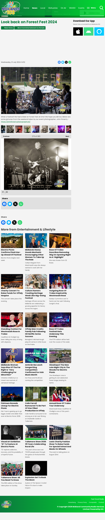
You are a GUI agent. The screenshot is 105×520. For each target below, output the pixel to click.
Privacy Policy (82, 502)
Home (26, 8)
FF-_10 (35, 129)
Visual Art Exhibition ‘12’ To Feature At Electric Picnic (10, 444)
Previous (5, 136)
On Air (63, 8)
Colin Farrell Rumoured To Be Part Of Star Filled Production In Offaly (35, 407)
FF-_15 (52, 129)
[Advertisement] (36, 45)
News (34, 8)
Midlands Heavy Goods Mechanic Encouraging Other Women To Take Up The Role (34, 254)
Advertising (72, 502)
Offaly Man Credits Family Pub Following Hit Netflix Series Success (35, 333)
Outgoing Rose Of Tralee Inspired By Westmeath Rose (58, 293)
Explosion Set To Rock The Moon (35, 478)
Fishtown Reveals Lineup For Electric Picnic (10, 405)
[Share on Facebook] (59, 62)
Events (81, 8)
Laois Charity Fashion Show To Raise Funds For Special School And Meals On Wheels (60, 445)
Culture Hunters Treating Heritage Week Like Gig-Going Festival (35, 294)
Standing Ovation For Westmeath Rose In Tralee (11, 331)
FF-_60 (18, 129)
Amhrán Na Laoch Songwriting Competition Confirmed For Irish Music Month (34, 370)
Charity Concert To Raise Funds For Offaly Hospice (12, 293)
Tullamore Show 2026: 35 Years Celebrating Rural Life (35, 444)
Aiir (102, 509)
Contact (101, 502)
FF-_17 (61, 129)
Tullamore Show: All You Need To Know (10, 478)
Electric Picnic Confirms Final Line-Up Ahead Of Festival (11, 252)
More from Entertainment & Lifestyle (31, 28)
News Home (8, 28)
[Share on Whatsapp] (69, 62)
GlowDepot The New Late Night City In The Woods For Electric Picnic (59, 369)
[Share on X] (66, 62)
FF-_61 (27, 129)
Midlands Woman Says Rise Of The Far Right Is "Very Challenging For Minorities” (11, 370)
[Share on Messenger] (62, 62)
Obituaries (53, 8)
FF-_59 (10, 129)
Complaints (93, 502)
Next (66, 136)
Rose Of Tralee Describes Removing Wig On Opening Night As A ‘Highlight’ (60, 253)
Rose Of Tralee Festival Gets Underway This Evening (56, 333)
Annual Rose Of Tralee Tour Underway (60, 404)
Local (42, 8)
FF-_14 (44, 129)
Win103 (72, 8)
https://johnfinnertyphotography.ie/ (15, 122)
